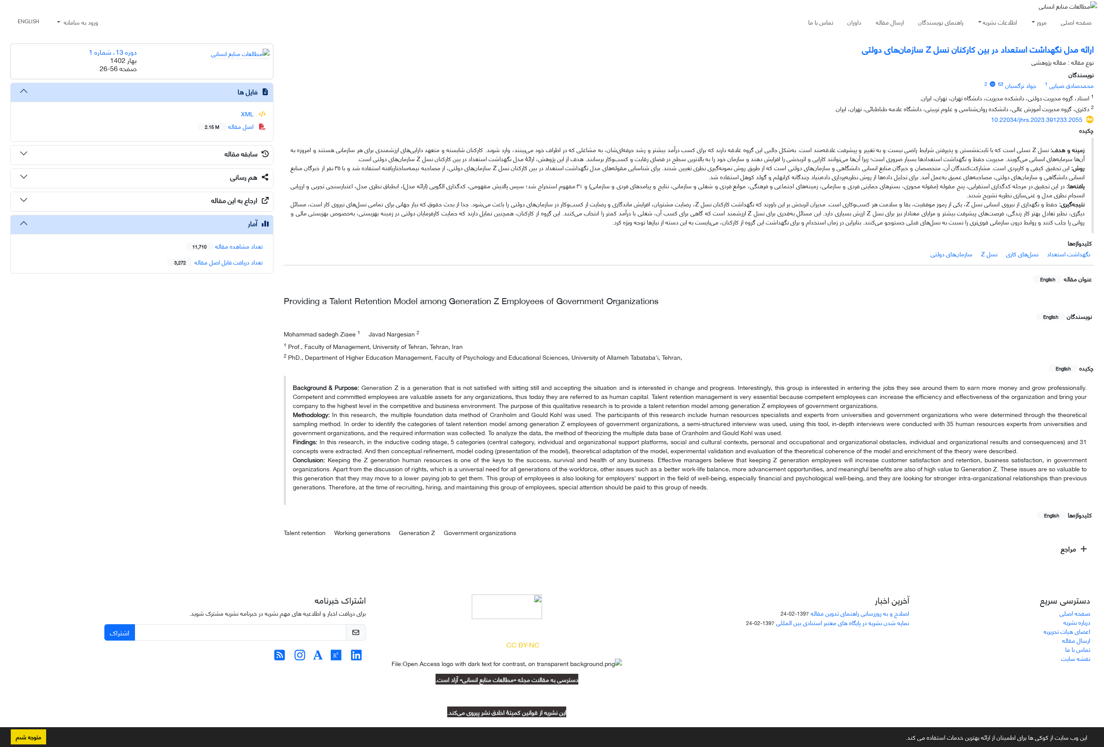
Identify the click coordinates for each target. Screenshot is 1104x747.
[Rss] (279, 656)
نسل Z (989, 253)
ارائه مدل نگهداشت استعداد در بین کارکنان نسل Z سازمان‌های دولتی (978, 48)
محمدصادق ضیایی (1071, 85)
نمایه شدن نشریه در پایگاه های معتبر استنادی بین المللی (842, 622)
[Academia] (318, 656)
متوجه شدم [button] (28, 736)
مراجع (1069, 548)
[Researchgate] (336, 656)
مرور (1042, 21)
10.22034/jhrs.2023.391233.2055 (1036, 119)
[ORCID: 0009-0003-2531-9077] (992, 83)
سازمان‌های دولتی (951, 253)
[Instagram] (300, 656)
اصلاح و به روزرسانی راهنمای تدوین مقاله (860, 612)
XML (248, 113)
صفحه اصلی (1076, 21)
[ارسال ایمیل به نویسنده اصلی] (1001, 83)
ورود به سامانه (80, 21)
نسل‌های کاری (1022, 253)
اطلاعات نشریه (1000, 21)
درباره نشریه (1076, 621)
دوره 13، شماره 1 (113, 51)
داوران (854, 21)
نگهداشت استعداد (1068, 253)
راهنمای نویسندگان (940, 21)
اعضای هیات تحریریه (1067, 631)
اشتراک (119, 632)
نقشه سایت (1075, 658)
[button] (902, 739)
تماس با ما (820, 21)
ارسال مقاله (890, 21)
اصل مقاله (230, 126)
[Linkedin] (356, 656)
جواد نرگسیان (1020, 85)
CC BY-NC (522, 644)
